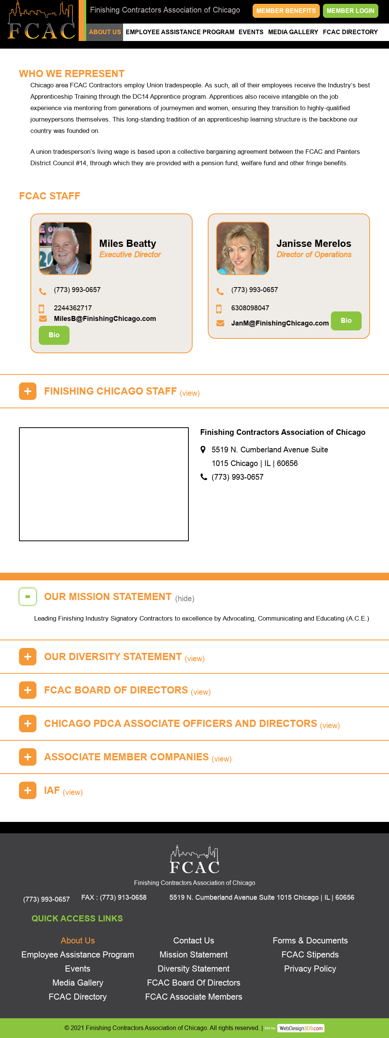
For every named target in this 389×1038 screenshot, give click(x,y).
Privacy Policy (310, 968)
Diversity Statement (193, 968)
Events (251, 32)
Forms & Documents (310, 940)
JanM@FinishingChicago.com (280, 323)
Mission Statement (194, 954)
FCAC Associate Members (193, 997)
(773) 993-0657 (77, 289)
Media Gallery (293, 32)
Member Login (351, 11)
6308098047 (250, 308)
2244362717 (73, 308)
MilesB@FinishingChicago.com (105, 318)
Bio (54, 335)
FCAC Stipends (310, 954)
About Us (105, 32)
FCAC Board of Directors (193, 982)
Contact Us (193, 940)
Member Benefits (286, 11)
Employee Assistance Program (180, 32)
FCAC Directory (350, 32)
